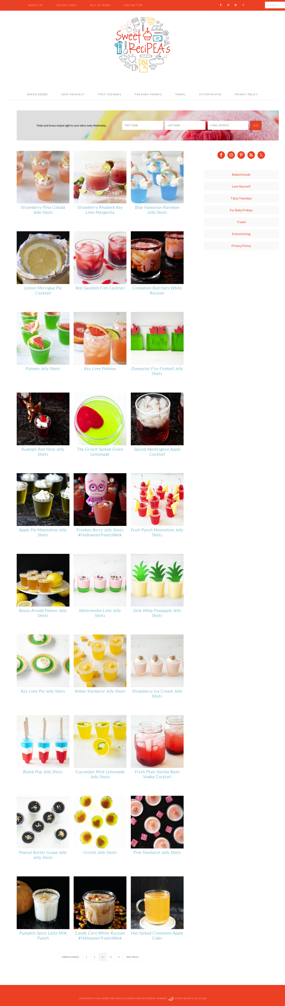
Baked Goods (241, 174)
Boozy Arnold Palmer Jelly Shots (43, 613)
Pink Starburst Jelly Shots (157, 852)
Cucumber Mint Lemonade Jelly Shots (100, 774)
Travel (241, 222)
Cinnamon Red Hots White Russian (157, 290)
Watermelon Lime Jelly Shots (100, 613)
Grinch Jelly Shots (100, 852)
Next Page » (133, 956)
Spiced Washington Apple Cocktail (157, 452)
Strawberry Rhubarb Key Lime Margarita (100, 210)
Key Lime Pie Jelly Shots (43, 690)
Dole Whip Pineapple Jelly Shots (157, 613)
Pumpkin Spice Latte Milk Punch (43, 935)
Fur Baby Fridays (241, 210)
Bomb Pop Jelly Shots (43, 771)
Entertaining (241, 234)
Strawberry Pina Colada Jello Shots (43, 210)
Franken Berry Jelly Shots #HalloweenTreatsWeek (100, 532)
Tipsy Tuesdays (241, 198)
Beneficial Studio (195, 998)
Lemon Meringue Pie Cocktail (43, 290)
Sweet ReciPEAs (142, 45)
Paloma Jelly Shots (43, 368)
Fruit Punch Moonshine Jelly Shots (157, 532)
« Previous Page (70, 956)
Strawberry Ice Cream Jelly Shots (157, 693)
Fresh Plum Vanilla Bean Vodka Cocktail (157, 774)
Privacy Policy (241, 246)
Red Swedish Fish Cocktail (100, 287)
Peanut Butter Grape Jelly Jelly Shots (43, 855)
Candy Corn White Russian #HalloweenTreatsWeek (100, 935)
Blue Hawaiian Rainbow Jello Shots (157, 210)
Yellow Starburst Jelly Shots (100, 690)
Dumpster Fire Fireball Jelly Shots (157, 371)
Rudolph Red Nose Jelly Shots (42, 452)
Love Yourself (241, 186)
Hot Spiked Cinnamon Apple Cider (157, 935)
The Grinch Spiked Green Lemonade (100, 452)
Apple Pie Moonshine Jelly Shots (43, 532)
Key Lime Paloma (100, 368)
